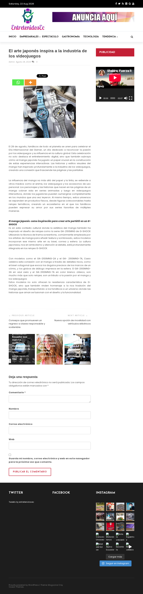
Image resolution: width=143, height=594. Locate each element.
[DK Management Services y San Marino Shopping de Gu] (120, 517)
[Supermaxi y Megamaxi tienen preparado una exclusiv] (130, 537)
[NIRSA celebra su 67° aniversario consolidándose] (130, 547)
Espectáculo (50, 37)
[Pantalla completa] (130, 98)
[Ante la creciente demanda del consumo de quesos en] (120, 537)
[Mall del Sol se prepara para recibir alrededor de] (100, 547)
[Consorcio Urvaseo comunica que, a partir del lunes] (100, 537)
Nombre (14, 408)
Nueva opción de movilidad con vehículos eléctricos (72, 322)
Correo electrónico (20, 424)
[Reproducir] (100, 98)
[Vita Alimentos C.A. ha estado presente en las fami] (130, 517)
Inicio (12, 37)
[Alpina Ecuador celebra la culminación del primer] (110, 547)
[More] (30, 80)
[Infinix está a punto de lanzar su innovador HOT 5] (130, 527)
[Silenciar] (125, 98)
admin (12, 62)
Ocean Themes (16, 586)
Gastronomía (71, 37)
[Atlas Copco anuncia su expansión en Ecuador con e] (110, 517)
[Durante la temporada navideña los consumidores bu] (120, 547)
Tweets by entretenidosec (21, 502)
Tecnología (91, 37)
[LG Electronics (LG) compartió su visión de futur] (100, 527)
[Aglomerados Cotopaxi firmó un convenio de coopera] (110, 507)
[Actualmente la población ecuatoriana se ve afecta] (130, 507)
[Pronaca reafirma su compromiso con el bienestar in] (100, 507)
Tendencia (109, 37)
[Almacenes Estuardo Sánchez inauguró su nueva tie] (120, 527)
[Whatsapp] (18, 80)
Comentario (17, 392)
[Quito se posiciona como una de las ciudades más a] (120, 507)
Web (11, 439)
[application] (115, 84)
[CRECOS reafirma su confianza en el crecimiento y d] (100, 517)
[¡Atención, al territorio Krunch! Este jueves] (110, 527)
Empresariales (29, 37)
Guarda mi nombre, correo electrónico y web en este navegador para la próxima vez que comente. (49, 460)
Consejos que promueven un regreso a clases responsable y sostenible (27, 324)
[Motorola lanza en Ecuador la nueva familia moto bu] (110, 537)
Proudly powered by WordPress (24, 585)
